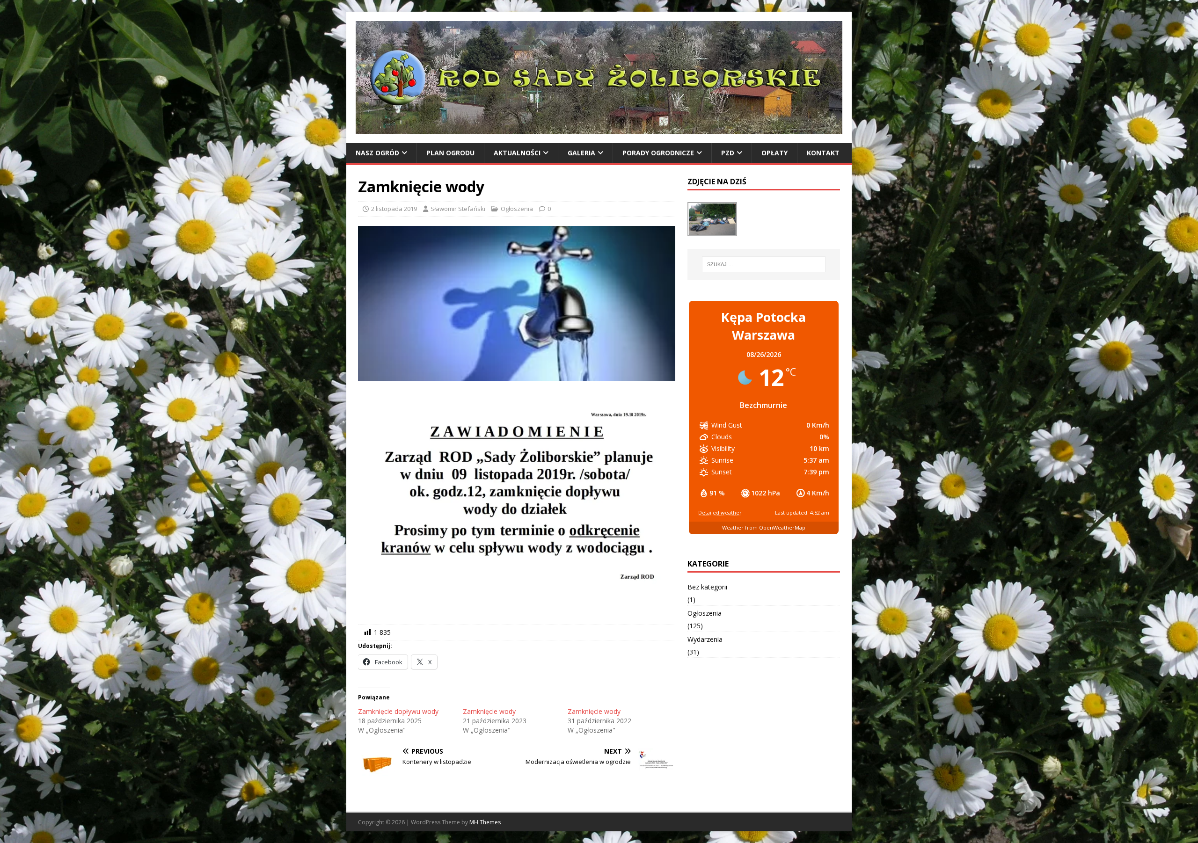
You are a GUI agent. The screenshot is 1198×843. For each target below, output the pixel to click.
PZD (727, 152)
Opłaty (774, 152)
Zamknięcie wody (489, 711)
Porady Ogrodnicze (658, 152)
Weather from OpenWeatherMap (763, 527)
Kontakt (823, 152)
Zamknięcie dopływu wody (398, 711)
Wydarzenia (705, 639)
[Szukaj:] (764, 264)
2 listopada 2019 (394, 208)
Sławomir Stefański (458, 208)
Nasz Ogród (377, 152)
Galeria (581, 152)
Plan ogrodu (450, 152)
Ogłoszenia (517, 208)
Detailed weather (720, 512)
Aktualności (517, 152)
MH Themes (485, 822)
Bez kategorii (707, 586)
